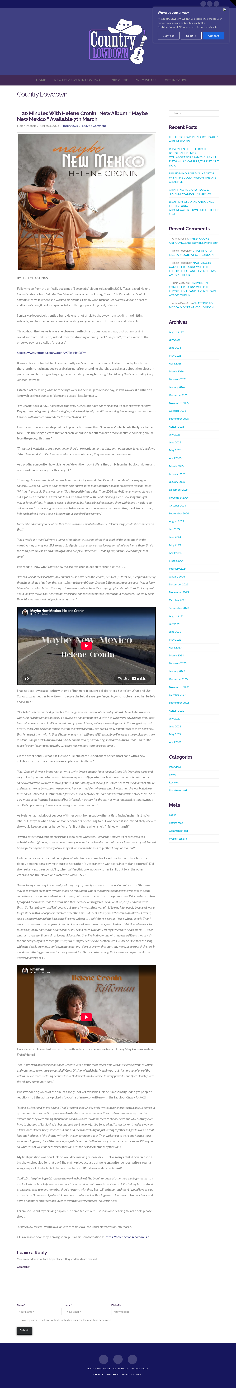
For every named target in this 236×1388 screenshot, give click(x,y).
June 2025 (175, 442)
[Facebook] (203, 4)
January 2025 (177, 481)
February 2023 (177, 663)
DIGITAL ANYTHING (132, 1374)
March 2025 (176, 466)
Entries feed (176, 822)
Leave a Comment (94, 126)
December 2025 (178, 395)
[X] (210, 4)
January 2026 (177, 387)
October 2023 (177, 600)
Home (90, 1368)
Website (116, 1305)
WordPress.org (178, 838)
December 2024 (178, 489)
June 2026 (175, 347)
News (172, 774)
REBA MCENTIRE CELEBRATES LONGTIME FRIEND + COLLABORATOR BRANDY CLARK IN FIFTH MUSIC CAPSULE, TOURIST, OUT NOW (194, 157)
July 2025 (174, 434)
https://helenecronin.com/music (127, 1237)
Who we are (103, 1368)
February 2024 (177, 568)
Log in (172, 814)
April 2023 (175, 647)
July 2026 (174, 339)
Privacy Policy (140, 1368)
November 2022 (179, 686)
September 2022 (179, 702)
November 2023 (179, 592)
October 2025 (177, 410)
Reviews (174, 782)
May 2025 (175, 450)
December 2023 (178, 584)
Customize (168, 35)
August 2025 (176, 426)
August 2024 (176, 521)
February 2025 (177, 473)
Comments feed (178, 830)
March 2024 (176, 560)
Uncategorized (178, 790)
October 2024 (177, 505)
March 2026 (176, 371)
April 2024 (175, 552)
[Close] (225, 10)
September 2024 (179, 513)
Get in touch (121, 1368)
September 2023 (179, 608)
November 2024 (179, 497)
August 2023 (176, 615)
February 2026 (177, 379)
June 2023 (175, 631)
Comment (23, 1266)
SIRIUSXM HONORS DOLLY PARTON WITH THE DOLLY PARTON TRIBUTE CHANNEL (192, 177)
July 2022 (174, 718)
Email (68, 1305)
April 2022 (175, 742)
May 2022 (175, 734)
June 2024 (175, 537)
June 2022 (175, 726)
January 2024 (177, 576)
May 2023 (175, 639)
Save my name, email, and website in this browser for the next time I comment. (66, 1319)
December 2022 (178, 679)
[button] (232, 3)
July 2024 (174, 529)
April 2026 (175, 363)
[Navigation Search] (198, 80)
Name (21, 1305)
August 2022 (176, 710)
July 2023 (174, 623)
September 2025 (179, 418)
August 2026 (176, 331)
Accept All (213, 35)
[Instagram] (216, 4)
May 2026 (175, 355)
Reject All (191, 35)
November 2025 (179, 402)
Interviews (70, 126)
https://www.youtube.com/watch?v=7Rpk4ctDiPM (52, 352)
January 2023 (177, 671)
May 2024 (175, 544)
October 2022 (177, 694)
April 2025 (175, 458)
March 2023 (176, 655)
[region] (191, 25)
